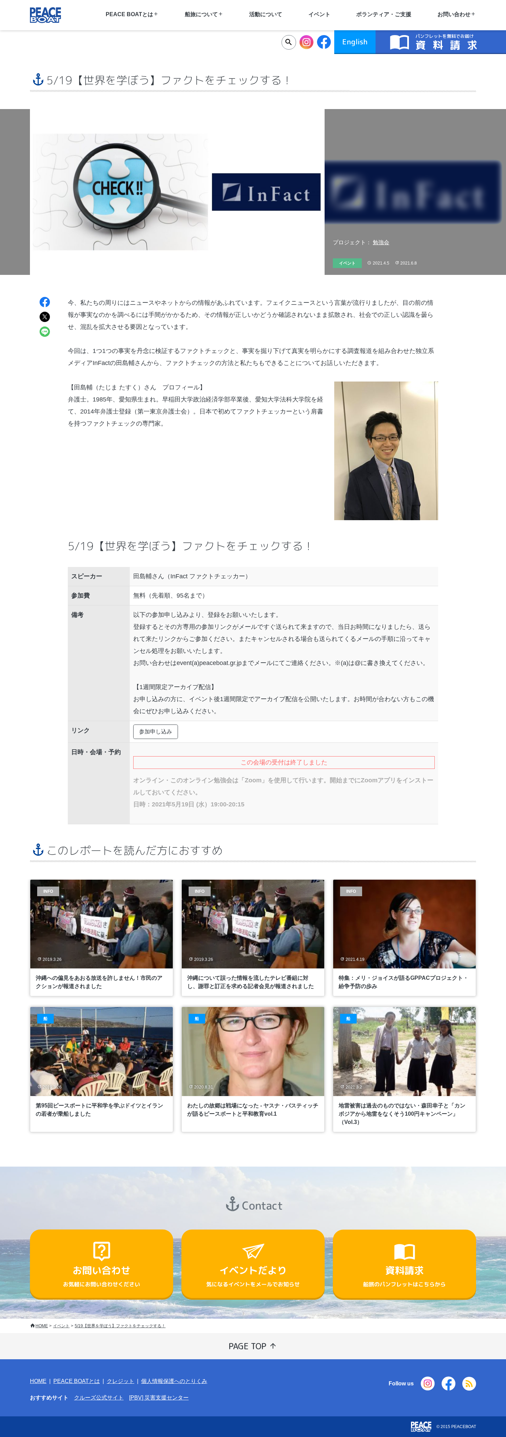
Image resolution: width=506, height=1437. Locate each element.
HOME (41, 1325)
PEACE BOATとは (76, 1381)
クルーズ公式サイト (99, 1398)
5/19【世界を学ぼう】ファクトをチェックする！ (120, 1325)
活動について (265, 14)
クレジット (120, 1381)
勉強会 (381, 242)
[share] (45, 303)
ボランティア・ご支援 (383, 14)
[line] (45, 332)
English (355, 41)
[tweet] (45, 318)
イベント (61, 1325)
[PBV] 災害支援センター (159, 1398)
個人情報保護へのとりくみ (174, 1381)
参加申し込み (155, 731)
